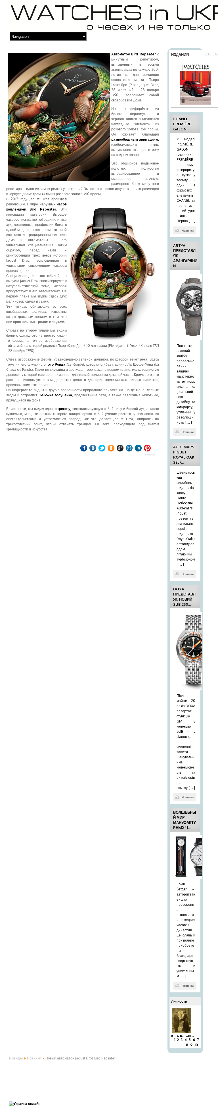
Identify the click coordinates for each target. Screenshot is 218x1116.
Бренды (16, 1058)
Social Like (150, 455)
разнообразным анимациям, (135, 139)
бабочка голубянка (56, 395)
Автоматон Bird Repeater (133, 54)
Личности (179, 1001)
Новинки (188, 230)
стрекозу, (63, 409)
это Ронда (57, 364)
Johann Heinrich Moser (198, 1014)
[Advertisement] (54, 1077)
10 (203, 1045)
